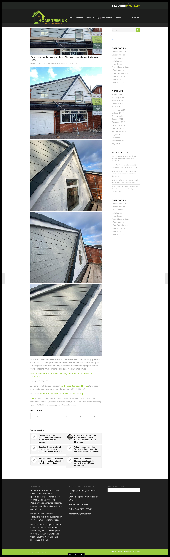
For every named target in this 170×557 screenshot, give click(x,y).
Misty (59, 402)
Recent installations (60, 63)
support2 (74, 63)
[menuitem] (71, 18)
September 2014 (119, 140)
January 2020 (117, 107)
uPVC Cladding (40, 405)
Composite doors (119, 51)
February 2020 (118, 104)
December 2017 (118, 137)
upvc (32, 405)
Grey (82, 398)
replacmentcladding (93, 402)
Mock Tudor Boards (78, 402)
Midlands (52, 402)
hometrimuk (34, 402)
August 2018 (117, 134)
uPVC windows (118, 82)
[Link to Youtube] (138, 17)
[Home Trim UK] (49, 18)
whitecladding (72, 405)
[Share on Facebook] (37, 416)
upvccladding (51, 405)
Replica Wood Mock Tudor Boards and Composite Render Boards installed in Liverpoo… (124, 173)
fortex (51, 398)
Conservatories (118, 55)
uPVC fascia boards (120, 73)
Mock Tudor (65, 402)
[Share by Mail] (95, 416)
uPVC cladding (118, 70)
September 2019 (119, 116)
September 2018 (119, 131)
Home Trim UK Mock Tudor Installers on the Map (61, 393)
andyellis (38, 398)
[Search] (125, 18)
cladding (45, 398)
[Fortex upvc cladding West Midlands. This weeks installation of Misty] (66, 41)
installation (44, 402)
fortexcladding (74, 398)
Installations (50, 63)
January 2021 (117, 100)
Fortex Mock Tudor (61, 398)
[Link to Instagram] (135, 17)
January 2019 (117, 119)
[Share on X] (52, 416)
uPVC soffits (117, 79)
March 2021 (117, 94)
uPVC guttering (118, 76)
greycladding (90, 398)
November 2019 (118, 110)
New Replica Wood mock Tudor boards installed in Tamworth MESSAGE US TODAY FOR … (124, 158)
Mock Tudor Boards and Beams (74, 386)
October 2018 (118, 128)
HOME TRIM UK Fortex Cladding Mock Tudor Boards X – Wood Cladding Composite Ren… (125, 188)
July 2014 (116, 144)
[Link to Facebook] (132, 17)
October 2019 (118, 113)
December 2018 (118, 122)
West (64, 405)
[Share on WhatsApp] (66, 416)
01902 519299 (133, 5)
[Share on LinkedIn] (80, 416)
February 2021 (118, 97)
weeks (59, 405)
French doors (117, 58)
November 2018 (118, 125)
